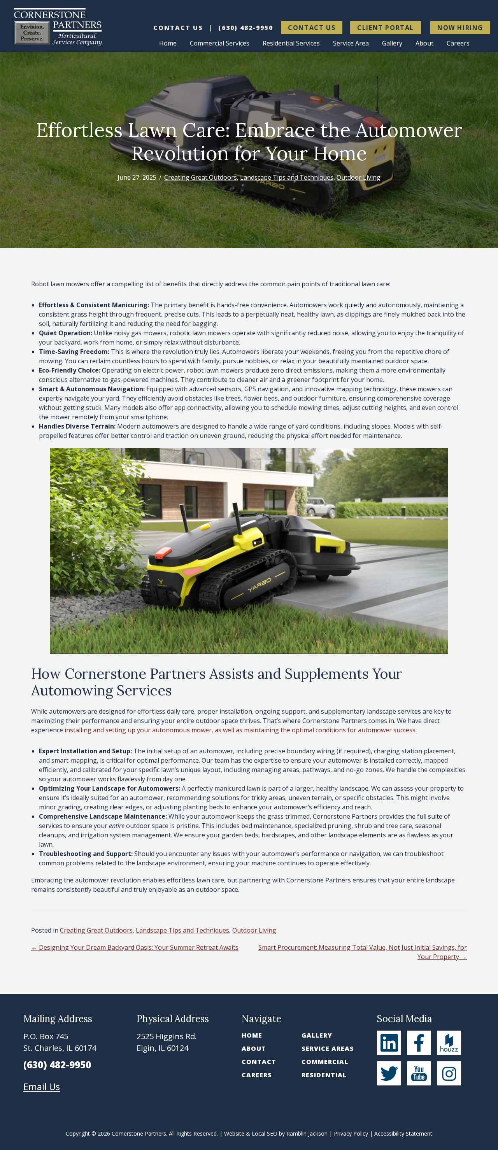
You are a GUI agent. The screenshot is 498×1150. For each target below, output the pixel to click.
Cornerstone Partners (139, 1133)
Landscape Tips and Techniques (286, 177)
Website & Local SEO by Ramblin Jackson (276, 1133)
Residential (324, 1075)
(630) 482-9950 (245, 27)
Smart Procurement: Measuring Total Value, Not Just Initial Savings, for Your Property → (362, 952)
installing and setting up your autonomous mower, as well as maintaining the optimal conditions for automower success (240, 730)
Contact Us (311, 27)
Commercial (325, 1061)
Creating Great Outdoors (200, 177)
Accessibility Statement (403, 1133)
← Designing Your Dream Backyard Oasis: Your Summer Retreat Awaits (134, 947)
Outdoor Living (359, 177)
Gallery (317, 1035)
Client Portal (385, 27)
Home (252, 1035)
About (254, 1048)
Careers (257, 1075)
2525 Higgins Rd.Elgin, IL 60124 (167, 1042)
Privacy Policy (351, 1133)
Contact (259, 1061)
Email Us (41, 1086)
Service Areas (328, 1048)
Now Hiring (460, 27)
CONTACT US (178, 27)
